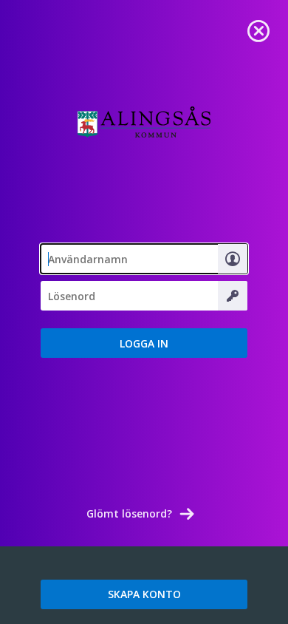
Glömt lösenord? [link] (129, 513)
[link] (258, 29)
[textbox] (144, 259)
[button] (144, 343)
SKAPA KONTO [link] (144, 594)
